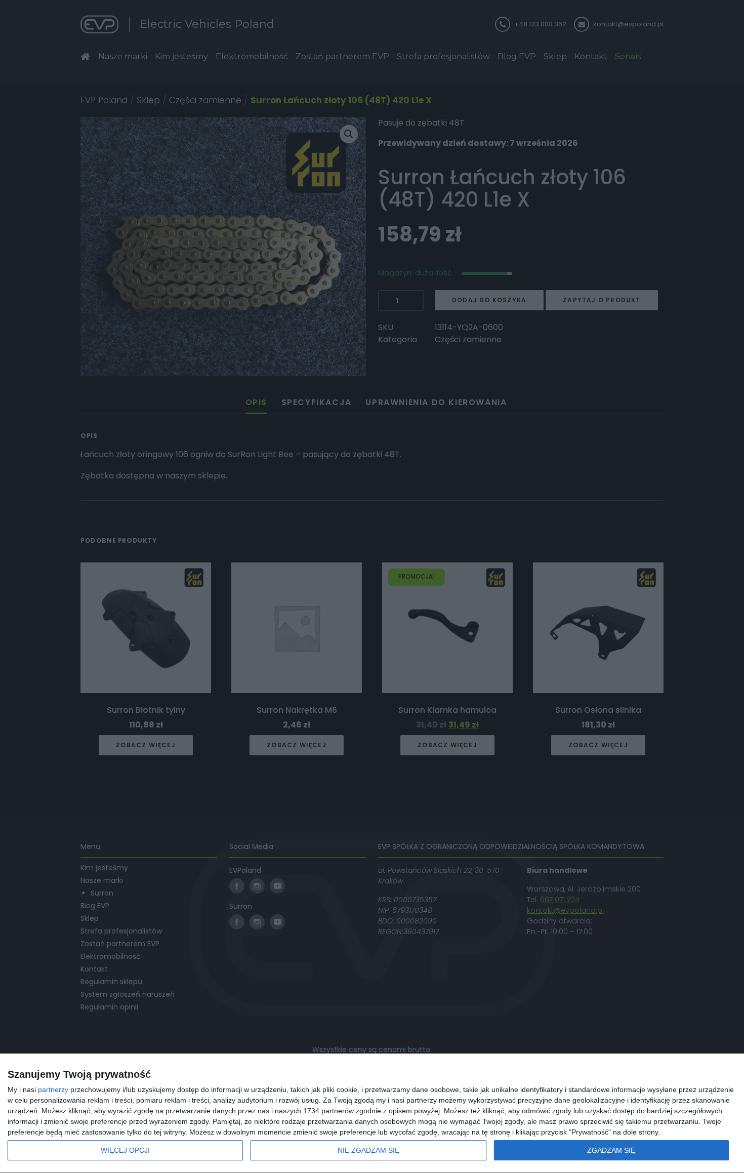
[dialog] (372, 1113)
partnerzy (53, 1089)
